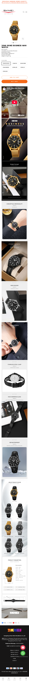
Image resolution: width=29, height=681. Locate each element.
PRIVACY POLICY (14, 652)
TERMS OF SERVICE (14, 650)
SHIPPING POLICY (15, 656)
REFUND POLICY (14, 654)
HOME (14, 658)
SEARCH (14, 660)
